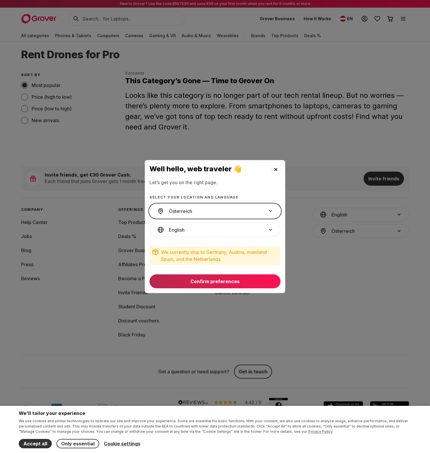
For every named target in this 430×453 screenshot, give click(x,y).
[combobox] (215, 211)
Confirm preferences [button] (215, 281)
